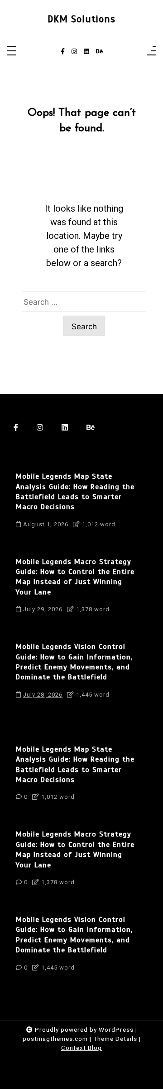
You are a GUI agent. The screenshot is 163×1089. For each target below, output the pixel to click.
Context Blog (81, 1047)
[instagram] (74, 52)
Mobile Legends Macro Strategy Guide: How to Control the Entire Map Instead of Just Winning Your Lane (75, 577)
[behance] (99, 52)
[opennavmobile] (151, 51)
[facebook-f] (63, 52)
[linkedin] (86, 52)
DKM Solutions (81, 19)
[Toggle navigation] (11, 51)
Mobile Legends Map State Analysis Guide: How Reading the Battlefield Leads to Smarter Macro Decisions (75, 491)
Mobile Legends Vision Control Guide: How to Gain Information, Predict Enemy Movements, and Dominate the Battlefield (74, 662)
